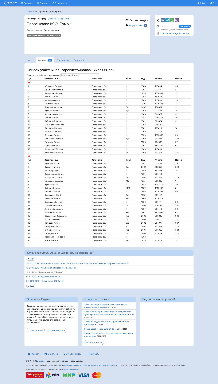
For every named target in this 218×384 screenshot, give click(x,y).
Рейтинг (43, 3)
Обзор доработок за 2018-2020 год (101, 329)
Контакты (94, 354)
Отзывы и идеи (73, 354)
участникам (36, 330)
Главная (34, 354)
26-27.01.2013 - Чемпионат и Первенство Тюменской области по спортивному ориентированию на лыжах (77, 263)
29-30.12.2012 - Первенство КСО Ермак (45, 281)
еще (31, 258)
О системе (60, 3)
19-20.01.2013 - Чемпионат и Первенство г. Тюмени (51, 268)
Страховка (79, 60)
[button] (202, 3)
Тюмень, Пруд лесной (59, 18)
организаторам (56, 330)
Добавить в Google (175, 33)
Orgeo (41, 361)
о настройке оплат (70, 369)
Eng (214, 3)
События (28, 3)
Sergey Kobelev (136, 25)
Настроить (185, 26)
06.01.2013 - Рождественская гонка (43, 276)
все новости (95, 342)
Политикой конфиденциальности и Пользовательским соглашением (89, 365)
